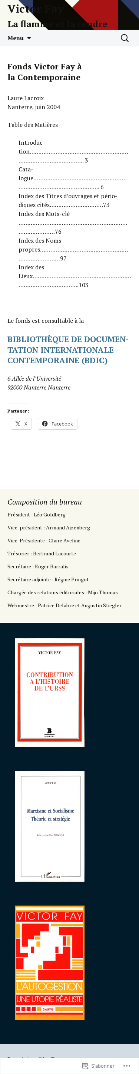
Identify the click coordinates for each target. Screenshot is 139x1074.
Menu (15, 38)
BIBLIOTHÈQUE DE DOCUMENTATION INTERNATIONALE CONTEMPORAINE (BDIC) (68, 349)
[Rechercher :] (125, 38)
